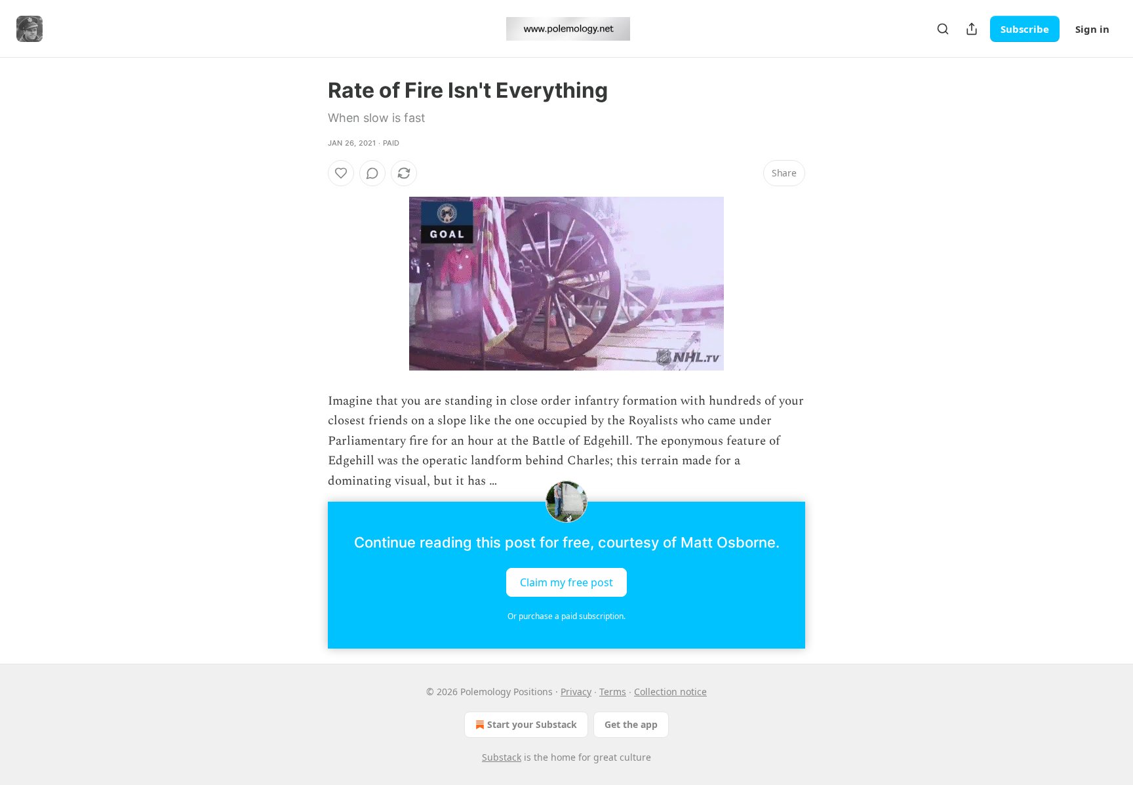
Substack (501, 757)
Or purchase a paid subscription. (566, 616)
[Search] (943, 29)
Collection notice (670, 691)
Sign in (1092, 28)
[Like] (341, 173)
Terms (612, 691)
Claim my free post (566, 582)
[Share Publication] (972, 29)
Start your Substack (532, 724)
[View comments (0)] (372, 173)
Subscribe (1025, 28)
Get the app (631, 724)
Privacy (576, 691)
